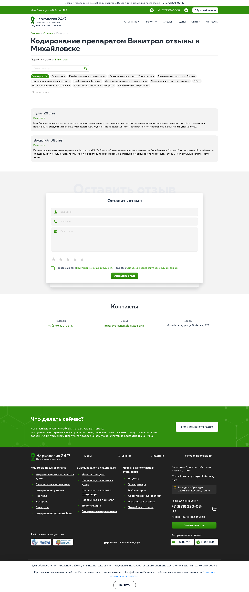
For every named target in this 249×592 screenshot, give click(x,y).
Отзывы (48, 33)
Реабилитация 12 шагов (87, 81)
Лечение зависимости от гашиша (51, 85)
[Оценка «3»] (68, 259)
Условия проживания (198, 456)
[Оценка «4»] (76, 259)
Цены (88, 456)
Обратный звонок (205, 10)
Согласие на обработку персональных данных (152, 268)
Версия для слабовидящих (125, 543)
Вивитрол (61, 59)
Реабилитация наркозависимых (87, 76)
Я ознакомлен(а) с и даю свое (117, 268)
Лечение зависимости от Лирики (176, 76)
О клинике (124, 456)
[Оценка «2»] (61, 259)
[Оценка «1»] (54, 259)
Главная (35, 33)
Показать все (40, 92)
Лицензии (157, 456)
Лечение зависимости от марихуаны (126, 81)
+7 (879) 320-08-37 (172, 3)
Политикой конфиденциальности (94, 268)
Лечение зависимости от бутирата (94, 85)
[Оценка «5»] (83, 259)
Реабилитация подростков (133, 85)
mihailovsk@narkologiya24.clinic (124, 326)
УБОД (196, 81)
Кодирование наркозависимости (51, 81)
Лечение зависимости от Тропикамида (131, 76)
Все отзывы (58, 76)
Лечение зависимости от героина (170, 81)
